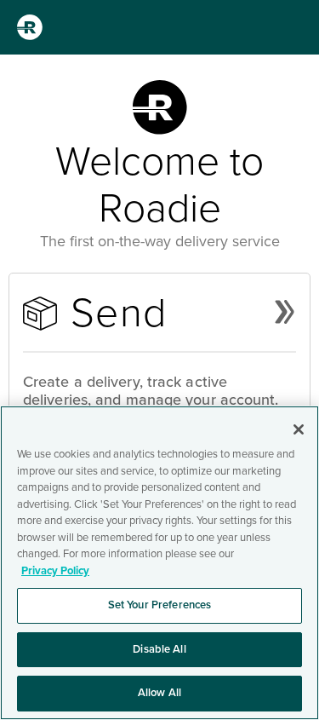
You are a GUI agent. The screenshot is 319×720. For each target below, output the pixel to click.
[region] (159, 563)
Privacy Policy (55, 571)
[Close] (298, 429)
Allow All (159, 693)
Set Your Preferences (160, 605)
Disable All (159, 649)
